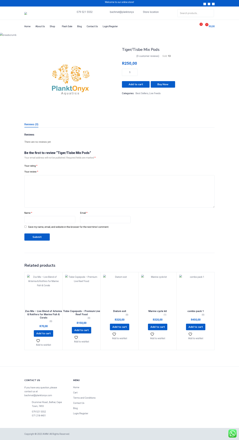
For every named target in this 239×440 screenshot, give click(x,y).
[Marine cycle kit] (157, 291)
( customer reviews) (147, 56)
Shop (53, 26)
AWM (45, 434)
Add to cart (136, 84)
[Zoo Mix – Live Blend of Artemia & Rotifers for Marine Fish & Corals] (43, 291)
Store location (151, 12)
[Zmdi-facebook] (204, 4)
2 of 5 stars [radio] (45, 166)
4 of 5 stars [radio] (53, 166)
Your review (31, 171)
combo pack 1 (195, 311)
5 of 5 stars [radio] (57, 166)
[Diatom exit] (119, 291)
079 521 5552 (85, 12)
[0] (197, 26)
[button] (209, 26)
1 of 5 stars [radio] (41, 166)
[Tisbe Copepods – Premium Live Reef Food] (81, 291)
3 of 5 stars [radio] (49, 166)
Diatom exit (119, 311)
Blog (79, 26)
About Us (40, 26)
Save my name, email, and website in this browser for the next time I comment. (68, 227)
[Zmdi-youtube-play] (209, 4)
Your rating (30, 166)
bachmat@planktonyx (122, 12)
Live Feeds (57, 35)
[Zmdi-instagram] (213, 4)
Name (28, 213)
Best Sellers (142, 93)
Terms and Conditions (84, 398)
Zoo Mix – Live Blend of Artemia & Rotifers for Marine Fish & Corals (43, 314)
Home (27, 26)
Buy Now (162, 84)
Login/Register (110, 26)
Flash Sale (67, 26)
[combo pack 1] (195, 291)
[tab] (35, 124)
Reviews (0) (31, 124)
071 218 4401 (39, 415)
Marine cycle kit (157, 311)
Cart (75, 392)
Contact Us (92, 26)
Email (83, 213)
